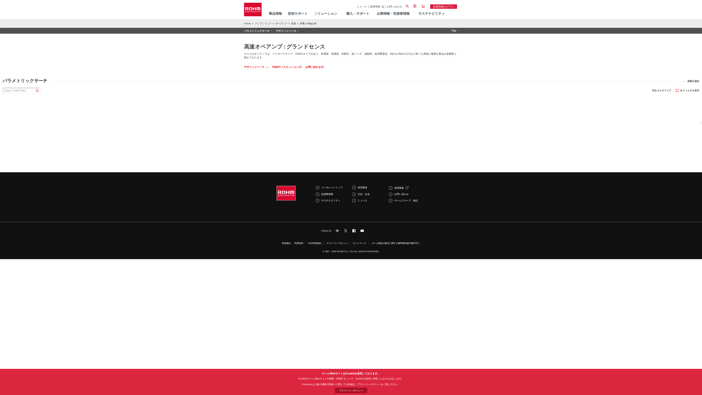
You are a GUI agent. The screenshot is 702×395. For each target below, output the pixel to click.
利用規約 (286, 243)
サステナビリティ (330, 200)
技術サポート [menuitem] (298, 13)
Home (247, 23)
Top (453, 30)
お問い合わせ (394, 6)
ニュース (362, 6)
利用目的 (299, 243)
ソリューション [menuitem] (325, 13)
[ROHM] (253, 11)
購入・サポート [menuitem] (357, 13)
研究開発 (362, 187)
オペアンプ (281, 23)
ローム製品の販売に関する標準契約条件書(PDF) (395, 243)
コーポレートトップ (332, 187)
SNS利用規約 (314, 243)
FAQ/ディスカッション (285, 66)
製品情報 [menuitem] (275, 13)
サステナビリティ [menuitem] (431, 13)
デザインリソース (286, 30)
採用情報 (375, 6)
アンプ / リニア (263, 23)
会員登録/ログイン (443, 6)
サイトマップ (359, 243)
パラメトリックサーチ (257, 30)
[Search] (407, 6)
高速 (293, 23)
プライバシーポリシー (337, 243)
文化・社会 (364, 194)
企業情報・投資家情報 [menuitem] (393, 13)
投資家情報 (327, 194)
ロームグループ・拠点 (406, 200)
